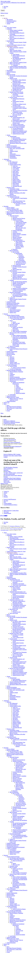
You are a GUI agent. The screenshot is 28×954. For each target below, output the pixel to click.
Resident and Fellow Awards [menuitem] (16, 92)
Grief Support (16, 882)
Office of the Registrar (15, 570)
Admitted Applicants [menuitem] (14, 197)
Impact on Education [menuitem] (17, 319)
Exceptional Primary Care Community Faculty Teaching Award (20, 650)
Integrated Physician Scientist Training (20, 766)
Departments (10, 577)
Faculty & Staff (10, 22)
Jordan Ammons (16, 716)
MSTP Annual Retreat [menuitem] (18, 284)
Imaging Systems (17, 589)
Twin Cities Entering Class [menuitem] (19, 201)
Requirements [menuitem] (19, 253)
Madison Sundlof (17, 722)
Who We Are (16, 567)
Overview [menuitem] (15, 217)
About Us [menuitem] (9, 160)
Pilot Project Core (14, 609)
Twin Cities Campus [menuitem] (11, 27)
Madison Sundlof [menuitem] (17, 180)
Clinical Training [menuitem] (19, 221)
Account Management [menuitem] (18, 128)
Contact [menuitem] (8, 144)
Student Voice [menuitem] (13, 312)
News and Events (14, 613)
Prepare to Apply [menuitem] (11, 187)
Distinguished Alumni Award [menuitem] (19, 120)
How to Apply (16, 793)
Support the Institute (20, 934)
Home (5, 419)
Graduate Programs (11, 843)
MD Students (10, 19)
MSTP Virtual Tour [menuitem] (17, 269)
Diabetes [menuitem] (12, 375)
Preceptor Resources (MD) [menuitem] (16, 210)
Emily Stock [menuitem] (15, 171)
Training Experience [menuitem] (17, 219)
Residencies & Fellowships (13, 844)
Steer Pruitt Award (17, 632)
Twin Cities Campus (13, 455)
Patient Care (6, 944)
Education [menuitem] (6, 206)
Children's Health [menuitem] (14, 151)
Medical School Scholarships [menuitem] (19, 132)
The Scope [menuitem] (9, 409)
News (5, 945)
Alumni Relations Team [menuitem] (15, 141)
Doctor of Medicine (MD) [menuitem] (13, 209)
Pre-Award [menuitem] (9, 355)
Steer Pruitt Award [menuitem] (17, 90)
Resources (15, 790)
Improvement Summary (15, 851)
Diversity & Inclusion (12, 687)
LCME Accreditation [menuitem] (12, 307)
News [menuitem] (5, 404)
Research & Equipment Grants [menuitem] (20, 131)
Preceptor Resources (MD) (16, 751)
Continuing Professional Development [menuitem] (16, 305)
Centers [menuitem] (17, 386)
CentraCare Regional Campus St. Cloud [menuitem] (16, 45)
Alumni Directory (17, 780)
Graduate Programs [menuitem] (11, 301)
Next (11, 448)
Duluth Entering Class (18, 743)
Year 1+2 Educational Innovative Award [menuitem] (18, 114)
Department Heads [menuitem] (14, 31)
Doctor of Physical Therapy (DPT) (15, 753)
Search (2, 10)
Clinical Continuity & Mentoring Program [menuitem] (18, 277)
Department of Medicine (9, 421)
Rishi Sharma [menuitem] (16, 183)
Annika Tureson (16, 708)
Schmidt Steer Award (18, 630)
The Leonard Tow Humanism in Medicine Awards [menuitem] (20, 111)
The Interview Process (21, 804)
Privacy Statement (14, 528)
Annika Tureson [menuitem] (16, 167)
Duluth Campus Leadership (16, 536)
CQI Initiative (13, 850)
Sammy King (16, 726)
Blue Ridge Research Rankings (14, 948)
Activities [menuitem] (15, 231)
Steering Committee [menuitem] (17, 237)
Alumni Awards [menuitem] (13, 116)
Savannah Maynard (17, 727)
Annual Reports (7, 513)
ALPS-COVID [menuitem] (13, 366)
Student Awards (13, 620)
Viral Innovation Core (15, 579)
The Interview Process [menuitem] (21, 262)
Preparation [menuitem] (18, 287)
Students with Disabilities (18, 816)
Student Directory (17, 774)
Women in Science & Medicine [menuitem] (20, 288)
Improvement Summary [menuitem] (15, 309)
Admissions (6, 700)
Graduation (15, 571)
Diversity (6, 496)
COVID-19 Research (12, 906)
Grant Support (16, 560)
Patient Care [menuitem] (6, 402)
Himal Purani (16, 714)
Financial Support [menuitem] (17, 265)
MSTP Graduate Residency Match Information (20, 788)
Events (8, 952)
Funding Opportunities (12, 893)
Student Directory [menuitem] (17, 233)
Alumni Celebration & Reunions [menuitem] (17, 140)
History (8, 614)
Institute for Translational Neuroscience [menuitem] (18, 383)
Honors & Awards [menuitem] (11, 74)
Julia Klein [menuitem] (15, 176)
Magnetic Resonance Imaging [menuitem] (17, 379)
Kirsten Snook (16, 720)
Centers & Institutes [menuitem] (11, 71)
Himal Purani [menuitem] (16, 172)
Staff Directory (16, 777)
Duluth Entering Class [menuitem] (18, 202)
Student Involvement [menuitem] (14, 311)
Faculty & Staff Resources (10, 499)
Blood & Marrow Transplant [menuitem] (16, 371)
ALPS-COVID (13, 907)
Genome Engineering (15, 918)
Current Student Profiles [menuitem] (15, 164)
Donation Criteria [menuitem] (14, 324)
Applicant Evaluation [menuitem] (21, 261)
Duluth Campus (10, 547)
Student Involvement (14, 852)
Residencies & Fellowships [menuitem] (13, 303)
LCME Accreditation (12, 848)
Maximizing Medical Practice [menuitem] (19, 139)
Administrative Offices (12, 552)
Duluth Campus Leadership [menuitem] (16, 30)
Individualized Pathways (12, 846)
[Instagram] (3, 515)
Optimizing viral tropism (18, 583)
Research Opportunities (15, 833)
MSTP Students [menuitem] (13, 270)
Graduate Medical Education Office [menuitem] (18, 66)
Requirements (19, 794)
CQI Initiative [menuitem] (13, 308)
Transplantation (13, 699)
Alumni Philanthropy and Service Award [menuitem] (18, 118)
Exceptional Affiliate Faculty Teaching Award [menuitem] (19, 104)
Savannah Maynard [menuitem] (17, 186)
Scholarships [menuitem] (13, 156)
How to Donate (13, 867)
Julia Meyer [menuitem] (15, 178)
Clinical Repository (11, 942)
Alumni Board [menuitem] (13, 136)
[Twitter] (2, 515)
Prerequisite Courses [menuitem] (14, 188)
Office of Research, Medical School (18, 569)
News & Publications (18, 781)
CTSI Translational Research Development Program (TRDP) (20, 835)
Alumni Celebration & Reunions (17, 681)
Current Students (7, 503)
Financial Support (17, 807)
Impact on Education (17, 860)
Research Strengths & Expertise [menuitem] (14, 370)
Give (5, 494)
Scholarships (13, 698)
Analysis (15, 590)
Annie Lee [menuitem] (15, 166)
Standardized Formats (18, 603)
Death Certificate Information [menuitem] (19, 335)
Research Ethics (10, 894)
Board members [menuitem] (16, 137)
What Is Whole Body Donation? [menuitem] (17, 318)
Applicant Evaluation (21, 802)
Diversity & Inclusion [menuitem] (12, 145)
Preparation (18, 828)
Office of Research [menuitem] (11, 347)
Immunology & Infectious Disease (18, 919)
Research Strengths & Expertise (14, 911)
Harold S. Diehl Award (18, 665)
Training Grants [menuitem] (13, 362)
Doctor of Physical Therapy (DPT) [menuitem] (15, 211)
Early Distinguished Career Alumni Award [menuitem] (19, 122)
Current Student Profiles (15, 706)
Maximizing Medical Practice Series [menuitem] (18, 143)
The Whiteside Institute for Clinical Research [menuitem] (19, 59)
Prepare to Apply (11, 729)
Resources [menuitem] (15, 249)
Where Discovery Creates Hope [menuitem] (14, 408)
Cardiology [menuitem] (12, 374)
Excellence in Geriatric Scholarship (18, 635)
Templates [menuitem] (12, 361)
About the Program (14, 757)
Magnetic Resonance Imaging (17, 921)
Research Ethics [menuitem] (10, 352)
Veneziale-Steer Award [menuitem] (18, 85)
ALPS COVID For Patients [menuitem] (19, 367)
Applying (15, 610)
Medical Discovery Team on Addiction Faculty (16, 940)
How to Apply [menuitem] (16, 252)
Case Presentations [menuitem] (17, 285)
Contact (8, 685)
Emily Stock (15, 712)
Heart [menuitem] (11, 152)
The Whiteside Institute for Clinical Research (19, 565)
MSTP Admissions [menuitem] (14, 250)
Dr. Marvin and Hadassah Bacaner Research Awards (19, 628)
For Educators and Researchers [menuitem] (17, 316)
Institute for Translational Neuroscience (18, 924)
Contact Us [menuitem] (12, 297)
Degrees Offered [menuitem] (10, 207)
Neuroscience (13, 922)
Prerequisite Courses (14, 730)
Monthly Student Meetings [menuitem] (19, 283)
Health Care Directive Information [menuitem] (18, 328)
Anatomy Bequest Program (13, 856)
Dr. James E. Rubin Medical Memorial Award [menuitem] (19, 80)
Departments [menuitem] (10, 70)
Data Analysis (16, 598)
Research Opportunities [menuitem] (15, 292)
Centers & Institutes (11, 578)
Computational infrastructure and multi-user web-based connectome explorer (19, 607)
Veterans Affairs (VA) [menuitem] (15, 363)
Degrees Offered (10, 749)
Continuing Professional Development (16, 847)
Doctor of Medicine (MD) (10, 454)
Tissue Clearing (16, 587)
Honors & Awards (11, 616)
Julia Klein (15, 718)
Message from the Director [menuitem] (19, 218)
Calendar (12, 821)
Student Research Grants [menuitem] (18, 133)
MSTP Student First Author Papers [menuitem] (20, 242)
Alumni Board (13, 677)
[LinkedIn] (6, 515)
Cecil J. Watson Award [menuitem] (18, 96)
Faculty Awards (13, 638)
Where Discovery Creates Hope (11, 510)
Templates (12, 902)
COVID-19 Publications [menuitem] (15, 369)
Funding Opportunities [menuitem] (12, 351)
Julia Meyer (15, 719)
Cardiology (12, 915)
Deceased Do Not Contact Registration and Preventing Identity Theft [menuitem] (19, 343)
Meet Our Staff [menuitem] (16, 323)
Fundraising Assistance (18, 671)
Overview (15, 758)
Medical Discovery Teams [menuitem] (13, 397)
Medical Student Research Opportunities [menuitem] (19, 56)
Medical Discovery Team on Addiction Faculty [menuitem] (16, 399)
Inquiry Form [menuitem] (16, 330)
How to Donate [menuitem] (13, 326)
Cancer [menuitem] (11, 149)
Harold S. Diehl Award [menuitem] (18, 124)
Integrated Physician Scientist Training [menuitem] (20, 224)
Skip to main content (5, 1)
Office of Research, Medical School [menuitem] (18, 62)
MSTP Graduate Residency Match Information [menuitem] (20, 247)
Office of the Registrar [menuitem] (15, 63)
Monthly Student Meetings (19, 824)
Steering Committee (17, 778)
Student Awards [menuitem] (13, 78)
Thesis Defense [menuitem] (19, 244)
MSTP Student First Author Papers (20, 783)
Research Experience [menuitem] (21, 255)
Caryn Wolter (16, 710)
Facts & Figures (13, 704)
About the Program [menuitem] (14, 215)
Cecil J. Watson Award (18, 637)
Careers (5, 495)
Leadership (9, 535)
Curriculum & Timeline (21, 763)
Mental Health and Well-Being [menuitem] (20, 279)
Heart (11, 694)
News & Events (19, 930)
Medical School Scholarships (19, 673)
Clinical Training (19, 762)
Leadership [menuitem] (9, 28)
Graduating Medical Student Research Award (19, 624)
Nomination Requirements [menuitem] (19, 125)
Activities (15, 773)
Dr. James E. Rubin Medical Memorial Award (19, 622)
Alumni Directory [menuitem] (17, 238)
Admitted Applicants (14, 738)
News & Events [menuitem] (19, 389)
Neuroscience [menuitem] (13, 381)
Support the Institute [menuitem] (20, 393)
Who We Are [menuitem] (16, 61)
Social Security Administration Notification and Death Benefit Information (20, 879)
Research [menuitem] (6, 313)
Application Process (11, 737)
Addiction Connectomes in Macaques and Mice (19, 602)
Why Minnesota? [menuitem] (14, 162)
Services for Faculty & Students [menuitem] (17, 127)
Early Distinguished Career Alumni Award (19, 663)
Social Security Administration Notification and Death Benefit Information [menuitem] (20, 338)
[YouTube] (5, 515)
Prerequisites (21, 801)
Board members (16, 679)
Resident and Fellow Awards (16, 633)
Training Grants (13, 903)
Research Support (11, 895)
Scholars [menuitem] (18, 391)
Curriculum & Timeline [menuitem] (21, 222)
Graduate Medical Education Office (18, 573)
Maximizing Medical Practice (19, 680)
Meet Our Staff (16, 864)
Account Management (18, 669)
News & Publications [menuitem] (18, 240)
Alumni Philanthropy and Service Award (18, 659)
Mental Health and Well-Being (20, 820)
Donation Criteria (14, 866)
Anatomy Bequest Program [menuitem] (13, 315)
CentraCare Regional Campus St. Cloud (16, 551)
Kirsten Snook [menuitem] (16, 179)
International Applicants (21, 799)
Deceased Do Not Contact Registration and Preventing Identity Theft (19, 885)
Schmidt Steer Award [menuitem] (18, 89)
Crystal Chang (16, 711)
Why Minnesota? (14, 703)
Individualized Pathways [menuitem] (12, 304)
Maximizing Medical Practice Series (18, 684)
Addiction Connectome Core (16, 599)
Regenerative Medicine (15, 696)
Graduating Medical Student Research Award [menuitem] (19, 83)
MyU (5, 7)
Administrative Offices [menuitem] (12, 46)
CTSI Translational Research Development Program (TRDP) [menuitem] (20, 294)
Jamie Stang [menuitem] (15, 174)
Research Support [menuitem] (11, 354)
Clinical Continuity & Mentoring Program (18, 818)
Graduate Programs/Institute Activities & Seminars (19, 831)
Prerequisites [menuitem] (21, 260)
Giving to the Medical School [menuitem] (13, 147)
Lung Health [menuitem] (13, 394)
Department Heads (14, 538)
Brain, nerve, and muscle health (17, 690)
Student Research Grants (18, 675)
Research (6, 855)
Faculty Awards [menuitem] (13, 97)
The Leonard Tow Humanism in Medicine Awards (20, 653)
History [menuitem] (8, 73)
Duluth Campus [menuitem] (10, 41)
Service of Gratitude (14, 887)
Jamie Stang (15, 715)
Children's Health (14, 692)
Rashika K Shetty (17, 723)
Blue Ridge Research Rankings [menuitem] (14, 406)
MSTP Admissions (14, 792)
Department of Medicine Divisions (12, 422)
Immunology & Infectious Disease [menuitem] (18, 378)
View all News (7, 482)
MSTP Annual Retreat (18, 825)
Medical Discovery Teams (13, 938)
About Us (9, 702)
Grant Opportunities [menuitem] (17, 296)
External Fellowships (17, 772)
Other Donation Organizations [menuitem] (20, 331)
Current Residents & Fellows (10, 504)
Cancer (11, 691)
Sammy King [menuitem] (16, 184)
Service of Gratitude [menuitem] (14, 346)
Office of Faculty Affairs (15, 556)
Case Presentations (17, 827)
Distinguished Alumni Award (19, 661)
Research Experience (21, 796)
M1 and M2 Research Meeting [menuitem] (20, 281)
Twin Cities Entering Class (19, 742)
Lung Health (13, 936)
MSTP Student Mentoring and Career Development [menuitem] (21, 228)
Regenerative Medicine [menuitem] (15, 155)
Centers (17, 928)
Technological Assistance (18, 595)
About (5, 532)
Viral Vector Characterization (19, 585)
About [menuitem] (5, 26)
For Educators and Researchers (17, 858)
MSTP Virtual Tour (17, 811)
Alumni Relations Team (15, 683)
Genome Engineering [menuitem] (15, 377)
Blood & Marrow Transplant (16, 913)
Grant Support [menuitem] (16, 54)
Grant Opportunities (17, 837)
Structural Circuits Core (15, 586)
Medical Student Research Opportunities (19, 563)
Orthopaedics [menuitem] (13, 153)
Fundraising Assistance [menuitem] (18, 129)
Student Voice (13, 854)
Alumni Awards (13, 657)
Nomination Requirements (19, 667)
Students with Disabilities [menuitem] (18, 274)
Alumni (8, 23)
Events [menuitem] (8, 410)
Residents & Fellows (11, 21)
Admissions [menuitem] (6, 159)
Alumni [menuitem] (8, 135)
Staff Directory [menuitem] (16, 236)
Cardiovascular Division (9, 423)
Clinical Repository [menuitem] (11, 401)
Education (6, 747)
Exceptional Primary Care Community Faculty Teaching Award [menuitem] (20, 108)
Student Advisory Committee (19, 776)
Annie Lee (15, 707)
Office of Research (11, 889)
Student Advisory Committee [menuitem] (19, 234)
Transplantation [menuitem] (13, 158)
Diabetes (12, 917)
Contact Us (6, 491)
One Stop (6, 6)
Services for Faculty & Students (17, 668)
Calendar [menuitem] (12, 280)
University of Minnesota (15, 526)
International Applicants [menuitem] (21, 258)
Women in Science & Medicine (20, 829)
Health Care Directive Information (18, 869)
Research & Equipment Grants (20, 672)
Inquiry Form (16, 871)
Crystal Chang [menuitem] (16, 170)
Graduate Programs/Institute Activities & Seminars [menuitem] (19, 290)
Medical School (4, 13)
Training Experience (17, 761)
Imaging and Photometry (18, 597)
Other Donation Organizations (20, 872)
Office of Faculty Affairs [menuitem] (15, 50)
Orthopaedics (13, 695)
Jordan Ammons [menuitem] (16, 175)
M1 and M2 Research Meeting (20, 823)
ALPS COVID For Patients (19, 909)
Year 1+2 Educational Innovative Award (18, 655)
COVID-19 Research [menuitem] (12, 365)
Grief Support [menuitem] (16, 340)
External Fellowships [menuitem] (17, 230)
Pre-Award (9, 897)
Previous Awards (17, 612)
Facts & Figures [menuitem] (13, 163)
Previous (6, 448)
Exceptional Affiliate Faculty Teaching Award (19, 646)
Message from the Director (19, 759)
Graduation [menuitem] (15, 65)
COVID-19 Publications (15, 910)
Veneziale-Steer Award (18, 626)
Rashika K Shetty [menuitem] (17, 182)
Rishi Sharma (16, 724)
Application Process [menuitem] (11, 195)
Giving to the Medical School (13, 688)
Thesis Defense (19, 785)
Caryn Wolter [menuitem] (16, 168)
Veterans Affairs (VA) (15, 905)
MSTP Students (13, 812)
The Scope (6, 512)
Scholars (18, 933)
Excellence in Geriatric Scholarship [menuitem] (18, 94)
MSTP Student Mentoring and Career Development (21, 769)
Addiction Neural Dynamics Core (17, 591)
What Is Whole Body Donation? (17, 859)
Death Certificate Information (19, 876)
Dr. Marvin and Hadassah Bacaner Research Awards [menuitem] (19, 87)
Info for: (5, 18)
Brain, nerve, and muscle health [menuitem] (17, 148)
